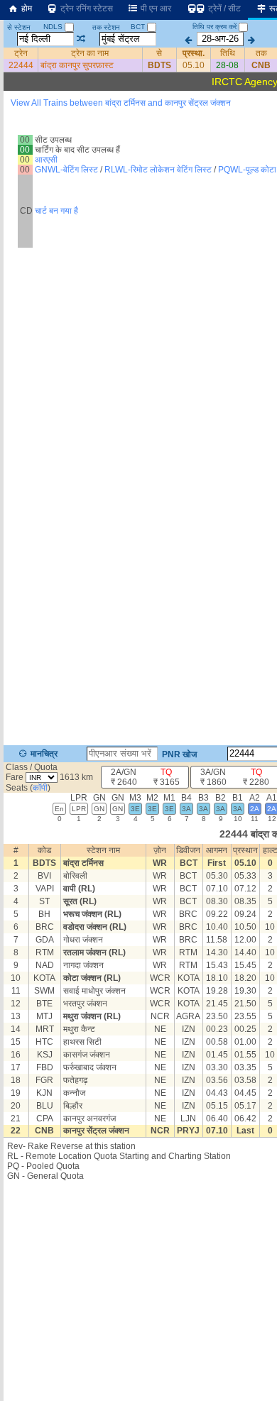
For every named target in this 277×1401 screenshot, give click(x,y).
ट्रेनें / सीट (223, 8)
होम (25, 8)
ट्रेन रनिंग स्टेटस (85, 8)
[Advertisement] (138, 159)
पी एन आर (154, 8)
